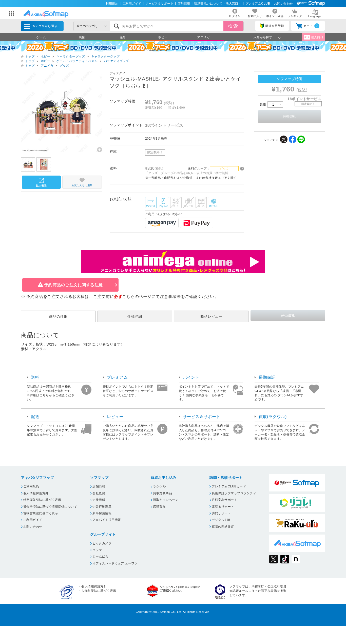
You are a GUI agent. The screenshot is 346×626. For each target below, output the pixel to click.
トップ (29, 56)
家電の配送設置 (223, 526)
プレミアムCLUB (257, 3)
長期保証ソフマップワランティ (234, 493)
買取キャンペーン (165, 500)
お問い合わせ (283, 3)
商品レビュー (211, 316)
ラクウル (159, 486)
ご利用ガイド (131, 3)
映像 (82, 37)
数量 (263, 104)
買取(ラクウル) (272, 416)
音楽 (122, 37)
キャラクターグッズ (70, 56)
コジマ (97, 550)
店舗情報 (184, 3)
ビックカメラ (101, 543)
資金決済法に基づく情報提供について (50, 506)
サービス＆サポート (159, 3)
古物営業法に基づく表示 (40, 513)
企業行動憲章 (101, 506)
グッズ (64, 65)
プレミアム (117, 377)
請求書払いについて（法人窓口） (217, 3)
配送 (35, 416)
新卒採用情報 (101, 513)
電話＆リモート (223, 506)
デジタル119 (221, 520)
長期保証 (267, 377)
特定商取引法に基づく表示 (42, 500)
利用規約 (112, 3)
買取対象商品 (162, 493)
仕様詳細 (134, 316)
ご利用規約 (31, 486)
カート (310, 26)
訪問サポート (221, 513)
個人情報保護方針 (36, 493)
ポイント (191, 377)
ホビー (162, 37)
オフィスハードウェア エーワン (115, 563)
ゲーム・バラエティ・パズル (77, 61)
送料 (35, 377)
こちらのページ (136, 296)
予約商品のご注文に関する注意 (73, 285)
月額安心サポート (224, 500)
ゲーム (41, 37)
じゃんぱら (100, 556)
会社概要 (98, 493)
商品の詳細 (58, 316)
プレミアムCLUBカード (229, 486)
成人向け (314, 37)
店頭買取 (159, 506)
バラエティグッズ (116, 61)
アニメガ (203, 37)
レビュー (115, 416)
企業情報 (98, 500)
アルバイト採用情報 (106, 520)
